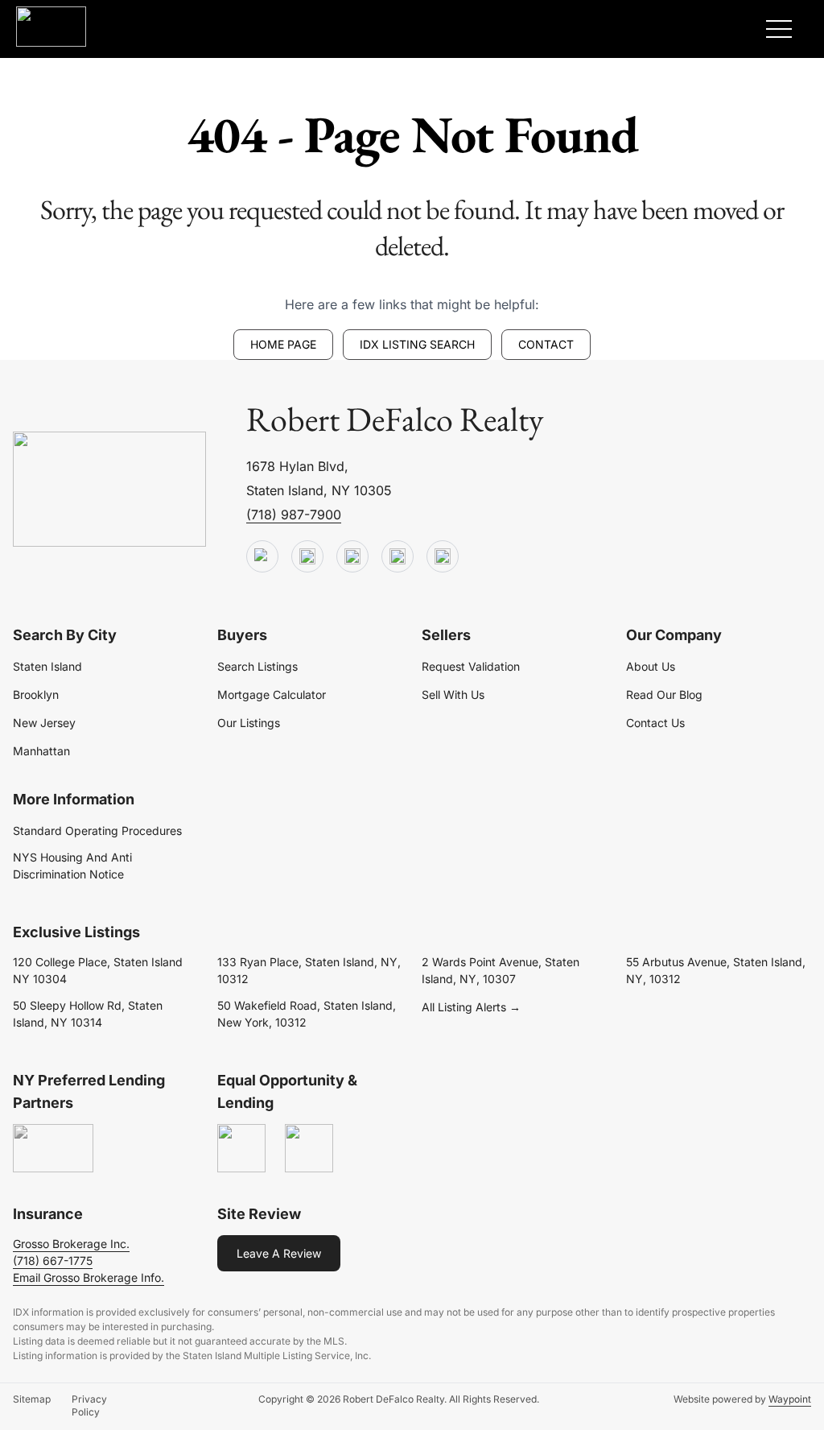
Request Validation (471, 666)
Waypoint (789, 1399)
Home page (283, 344)
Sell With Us (453, 694)
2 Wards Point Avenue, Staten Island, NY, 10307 (500, 970)
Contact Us (655, 722)
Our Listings (248, 722)
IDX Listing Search (417, 344)
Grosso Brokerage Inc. (71, 1243)
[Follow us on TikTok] (307, 557)
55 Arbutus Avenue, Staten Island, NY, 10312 (715, 970)
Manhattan (41, 751)
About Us (650, 666)
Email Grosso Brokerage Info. (88, 1277)
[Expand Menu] (779, 29)
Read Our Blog (664, 694)
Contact (546, 344)
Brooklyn (36, 694)
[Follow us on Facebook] (352, 557)
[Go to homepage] (109, 490)
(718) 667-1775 (53, 1260)
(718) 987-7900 (293, 514)
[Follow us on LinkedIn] (397, 557)
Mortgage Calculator (271, 694)
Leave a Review (279, 1253)
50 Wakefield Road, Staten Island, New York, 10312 (306, 1013)
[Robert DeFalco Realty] (51, 26)
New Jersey (44, 722)
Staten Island (47, 666)
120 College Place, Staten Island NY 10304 (98, 970)
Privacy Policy (89, 1405)
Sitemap (32, 1399)
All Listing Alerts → (471, 1007)
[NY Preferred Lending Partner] (53, 1149)
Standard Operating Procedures (97, 830)
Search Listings (257, 666)
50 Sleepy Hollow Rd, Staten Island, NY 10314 (88, 1013)
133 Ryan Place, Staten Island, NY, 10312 (309, 970)
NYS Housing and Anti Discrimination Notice (72, 865)
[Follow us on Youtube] (262, 557)
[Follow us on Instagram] (442, 557)
